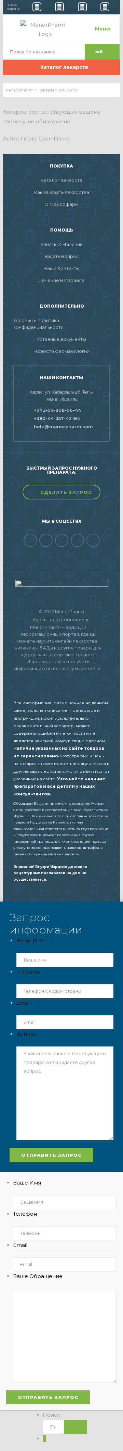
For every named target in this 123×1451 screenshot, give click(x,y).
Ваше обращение (38, 1276)
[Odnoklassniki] (61, 540)
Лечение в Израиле (61, 280)
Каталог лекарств (61, 180)
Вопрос (26, 1034)
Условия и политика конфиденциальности (38, 324)
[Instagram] (93, 540)
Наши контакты (61, 268)
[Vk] (46, 540)
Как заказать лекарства (61, 192)
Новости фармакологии (61, 351)
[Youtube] (77, 540)
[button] (61, 492)
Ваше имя (30, 940)
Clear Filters (54, 138)
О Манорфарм (61, 204)
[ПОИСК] (75, 1427)
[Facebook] (30, 540)
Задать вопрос (61, 256)
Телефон (28, 971)
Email (23, 1003)
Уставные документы (61, 339)
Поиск (51, 1415)
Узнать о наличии (62, 244)
